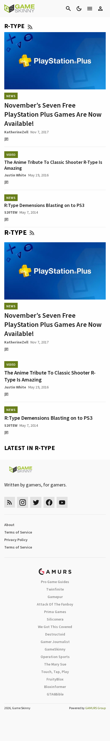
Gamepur (55, 596)
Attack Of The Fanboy (55, 604)
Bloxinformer (55, 686)
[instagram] (22, 502)
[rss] (9, 502)
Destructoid (55, 634)
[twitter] (35, 502)
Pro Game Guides (55, 581)
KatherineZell (16, 132)
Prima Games (55, 611)
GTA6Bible (55, 694)
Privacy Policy (16, 539)
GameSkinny (55, 649)
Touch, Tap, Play (55, 671)
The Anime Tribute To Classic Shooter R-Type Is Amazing (53, 165)
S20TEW (10, 212)
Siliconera (55, 619)
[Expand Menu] (89, 8)
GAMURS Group (95, 708)
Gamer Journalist (55, 641)
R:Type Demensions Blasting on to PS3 (44, 205)
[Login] (100, 8)
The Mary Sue (55, 664)
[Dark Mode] (79, 8)
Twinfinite (55, 589)
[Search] (68, 8)
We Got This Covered (55, 626)
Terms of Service (18, 532)
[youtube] (62, 502)
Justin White (15, 175)
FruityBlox (55, 679)
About (9, 524)
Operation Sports (55, 656)
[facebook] (49, 502)
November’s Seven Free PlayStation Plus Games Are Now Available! (52, 114)
